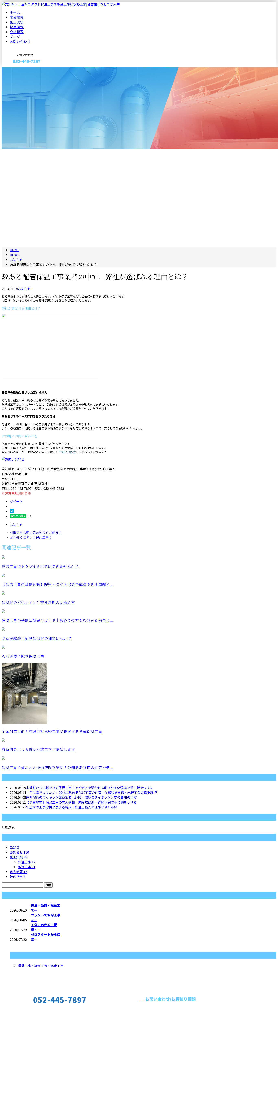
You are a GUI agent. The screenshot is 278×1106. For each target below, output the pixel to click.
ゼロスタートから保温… (45, 937)
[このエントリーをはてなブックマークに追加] (12, 511)
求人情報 (18, 871)
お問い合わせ (20, 41)
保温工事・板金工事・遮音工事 (40, 965)
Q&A (14, 847)
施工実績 (17, 22)
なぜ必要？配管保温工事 (23, 656)
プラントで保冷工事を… (45, 917)
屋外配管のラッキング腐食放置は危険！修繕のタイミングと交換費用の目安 (81, 797)
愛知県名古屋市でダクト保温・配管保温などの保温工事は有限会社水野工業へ (59, 1092)
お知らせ (24, 288)
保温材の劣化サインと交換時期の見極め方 (38, 603)
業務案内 (17, 17)
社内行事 (17, 876)
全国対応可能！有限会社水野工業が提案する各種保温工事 (52, 732)
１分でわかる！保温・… (44, 927)
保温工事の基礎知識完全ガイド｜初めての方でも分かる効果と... (57, 620)
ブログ (15, 36)
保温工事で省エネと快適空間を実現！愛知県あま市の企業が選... (57, 768)
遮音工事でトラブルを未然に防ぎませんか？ (40, 567)
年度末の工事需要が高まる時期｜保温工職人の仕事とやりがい (71, 807)
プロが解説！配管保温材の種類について (36, 639)
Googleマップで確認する (21, 1076)
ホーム (15, 12)
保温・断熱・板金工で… (45, 908)
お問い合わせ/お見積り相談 (170, 999)
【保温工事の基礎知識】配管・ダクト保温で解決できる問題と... (57, 584)
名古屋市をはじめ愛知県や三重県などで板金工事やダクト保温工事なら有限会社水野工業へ (247, 1012)
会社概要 (17, 31)
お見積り (16, 70)
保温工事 (26, 861)
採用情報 (17, 26)
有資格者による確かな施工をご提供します (38, 749)
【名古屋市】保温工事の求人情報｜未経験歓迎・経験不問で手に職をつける (81, 802)
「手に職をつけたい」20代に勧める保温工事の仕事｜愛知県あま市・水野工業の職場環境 (91, 792)
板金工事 (26, 866)
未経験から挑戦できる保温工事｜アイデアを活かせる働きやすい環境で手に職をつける (89, 787)
